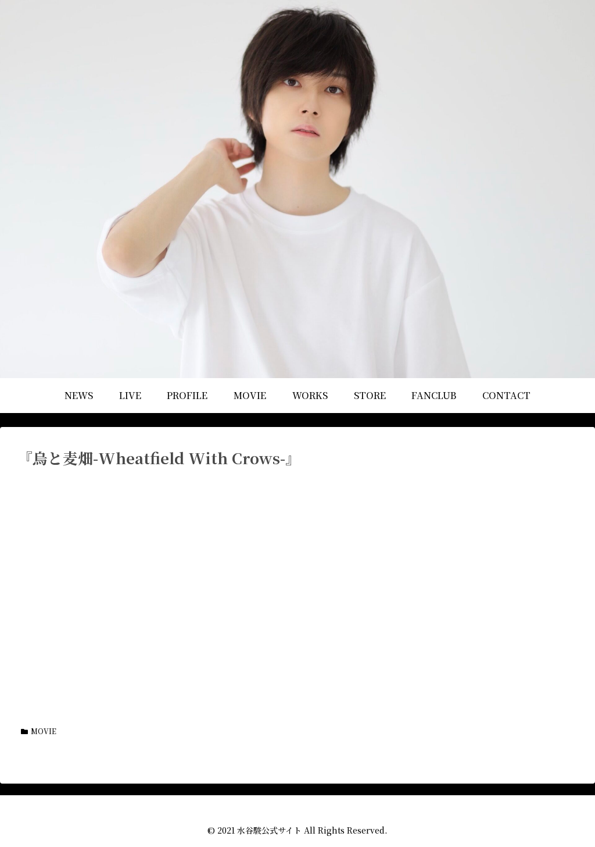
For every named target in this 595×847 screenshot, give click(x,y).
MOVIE (43, 731)
